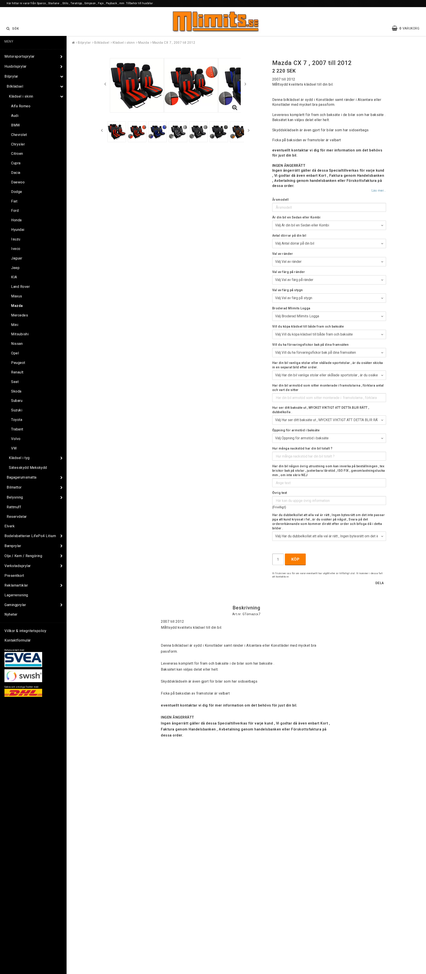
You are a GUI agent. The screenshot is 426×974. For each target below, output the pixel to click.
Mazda (17, 306)
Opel (15, 353)
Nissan (17, 344)
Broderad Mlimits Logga (291, 308)
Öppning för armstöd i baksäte (296, 430)
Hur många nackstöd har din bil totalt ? (302, 448)
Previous (105, 83)
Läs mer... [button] (379, 190)
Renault (17, 372)
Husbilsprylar (15, 66)
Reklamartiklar (16, 585)
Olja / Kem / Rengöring (23, 556)
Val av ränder (282, 253)
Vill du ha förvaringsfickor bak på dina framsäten (310, 344)
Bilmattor (14, 487)
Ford (15, 210)
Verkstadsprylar (17, 566)
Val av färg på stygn (287, 290)
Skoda (16, 391)
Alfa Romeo (20, 106)
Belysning (15, 497)
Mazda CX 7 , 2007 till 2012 (173, 42)
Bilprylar (11, 76)
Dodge (16, 192)
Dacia (15, 173)
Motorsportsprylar (19, 56)
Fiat (14, 201)
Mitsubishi (20, 334)
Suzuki (16, 410)
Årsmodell (280, 199)
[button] (408, 28)
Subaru (16, 401)
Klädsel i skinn (21, 96)
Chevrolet (19, 135)
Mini (14, 325)
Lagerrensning (16, 595)
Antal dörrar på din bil (289, 235)
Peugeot (18, 363)
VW (14, 448)
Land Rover (20, 287)
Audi (14, 116)
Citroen (17, 153)
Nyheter (11, 614)
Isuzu (15, 239)
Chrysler (18, 144)
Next (245, 83)
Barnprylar (12, 546)
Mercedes (19, 315)
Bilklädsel (15, 86)
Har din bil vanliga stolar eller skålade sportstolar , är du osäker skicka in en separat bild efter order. (327, 365)
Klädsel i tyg (19, 458)
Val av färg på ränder (288, 272)
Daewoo (18, 182)
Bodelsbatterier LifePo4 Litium (30, 536)
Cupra (16, 163)
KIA (14, 277)
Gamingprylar (15, 605)
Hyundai (17, 230)
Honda (16, 220)
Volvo (16, 439)
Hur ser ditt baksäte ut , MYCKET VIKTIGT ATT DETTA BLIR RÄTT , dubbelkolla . (320, 410)
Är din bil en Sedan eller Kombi (296, 217)
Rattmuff (14, 507)
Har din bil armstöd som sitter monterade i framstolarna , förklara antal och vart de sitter (328, 388)
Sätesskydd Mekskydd (28, 467)
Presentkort (14, 575)
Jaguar (16, 258)
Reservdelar (17, 516)
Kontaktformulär (17, 640)
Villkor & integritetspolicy (25, 631)
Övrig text (279, 493)
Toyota (16, 420)
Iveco (15, 249)
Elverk (9, 526)
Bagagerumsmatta (22, 477)
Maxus (16, 296)
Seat (15, 382)
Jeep (15, 268)
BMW (15, 125)
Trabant (17, 429)
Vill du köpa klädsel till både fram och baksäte (308, 326)
